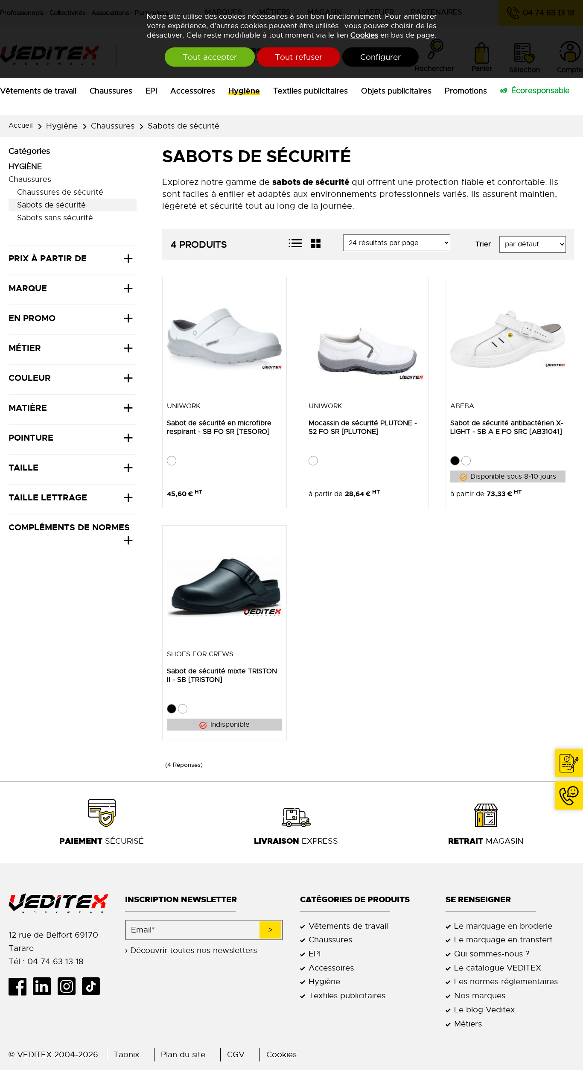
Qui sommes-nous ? (492, 953)
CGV (236, 1054)
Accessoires (192, 91)
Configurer (380, 57)
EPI (151, 91)
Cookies (364, 35)
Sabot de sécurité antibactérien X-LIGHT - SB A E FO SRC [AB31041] (506, 427)
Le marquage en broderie (503, 926)
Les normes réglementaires (506, 981)
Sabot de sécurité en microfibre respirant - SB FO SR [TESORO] (219, 427)
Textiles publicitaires (310, 91)
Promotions (466, 91)
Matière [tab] (28, 407)
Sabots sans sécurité (55, 217)
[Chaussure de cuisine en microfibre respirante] (224, 339)
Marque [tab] (28, 288)
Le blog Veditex (484, 1009)
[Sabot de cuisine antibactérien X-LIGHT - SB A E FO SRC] (508, 339)
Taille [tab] (23, 467)
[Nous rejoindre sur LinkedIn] (45, 986)
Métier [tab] (25, 348)
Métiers (468, 1023)
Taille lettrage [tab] (48, 497)
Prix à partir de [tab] (48, 258)
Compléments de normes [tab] (69, 527)
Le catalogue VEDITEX (497, 967)
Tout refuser (298, 57)
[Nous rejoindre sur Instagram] (69, 986)
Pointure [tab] (31, 437)
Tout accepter (210, 57)
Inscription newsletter (181, 899)
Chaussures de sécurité (60, 192)
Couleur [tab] (30, 377)
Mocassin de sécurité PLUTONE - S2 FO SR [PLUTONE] (363, 427)
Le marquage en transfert (503, 939)
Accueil (21, 125)
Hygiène (244, 91)
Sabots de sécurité (183, 125)
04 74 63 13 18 (569, 795)
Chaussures (111, 91)
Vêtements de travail (38, 91)
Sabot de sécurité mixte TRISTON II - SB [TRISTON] (222, 675)
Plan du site (183, 1054)
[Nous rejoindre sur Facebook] (21, 986)
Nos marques (479, 995)
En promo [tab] (32, 318)
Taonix (126, 1054)
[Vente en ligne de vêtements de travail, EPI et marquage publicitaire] (58, 903)
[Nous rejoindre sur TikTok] (94, 986)
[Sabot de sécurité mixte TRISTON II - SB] (224, 587)
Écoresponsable (540, 90)
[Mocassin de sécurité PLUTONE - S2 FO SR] (366, 339)
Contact (569, 763)
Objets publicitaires (396, 91)
